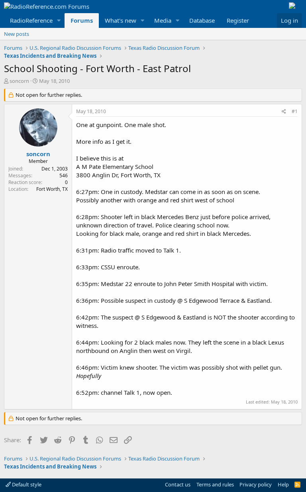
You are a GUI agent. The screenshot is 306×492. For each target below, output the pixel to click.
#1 (295, 111)
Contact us (177, 484)
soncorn (19, 80)
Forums (82, 20)
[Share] (284, 111)
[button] (59, 20)
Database (202, 20)
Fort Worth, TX (52, 189)
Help (283, 484)
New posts (16, 33)
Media (162, 20)
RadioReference (31, 20)
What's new (120, 20)
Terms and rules (215, 484)
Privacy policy (255, 484)
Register (238, 20)
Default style (26, 484)
